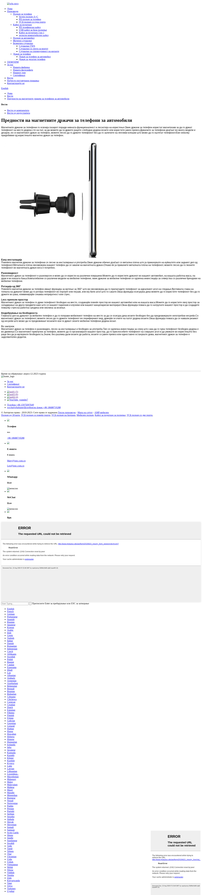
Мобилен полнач (85, 415)
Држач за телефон (22, 54)
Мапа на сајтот (85, 412)
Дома (9, 8)
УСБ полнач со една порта (32, 22)
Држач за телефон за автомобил (35, 56)
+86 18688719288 (15, 438)
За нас (10, 64)
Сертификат (19, 75)
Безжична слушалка (23, 43)
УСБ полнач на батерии (63, 415)
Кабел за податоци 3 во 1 (31, 32)
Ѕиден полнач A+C (28, 16)
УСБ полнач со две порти (139, 415)
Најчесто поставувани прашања (23, 80)
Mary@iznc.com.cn (16, 460)
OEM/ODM (13, 62)
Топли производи (67, 412)
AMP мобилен (101, 412)
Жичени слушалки (22, 40)
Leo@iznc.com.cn (15, 466)
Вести (10, 78)
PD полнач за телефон (30, 19)
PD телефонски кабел (30, 27)
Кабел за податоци (22, 24)
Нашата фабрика (21, 67)
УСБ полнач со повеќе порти (35, 415)
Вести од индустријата (18, 113)
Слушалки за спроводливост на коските (39, 51)
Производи (12, 11)
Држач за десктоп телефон (32, 59)
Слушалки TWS (27, 46)
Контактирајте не (16, 83)
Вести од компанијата (18, 110)
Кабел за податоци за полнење (110, 415)
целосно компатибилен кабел (34, 35)
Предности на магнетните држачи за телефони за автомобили (38, 98)
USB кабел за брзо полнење (33, 30)
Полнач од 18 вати (10, 415)
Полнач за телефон (22, 14)
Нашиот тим (19, 72)
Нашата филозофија (23, 70)
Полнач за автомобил (23, 38)
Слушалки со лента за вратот (33, 48)
